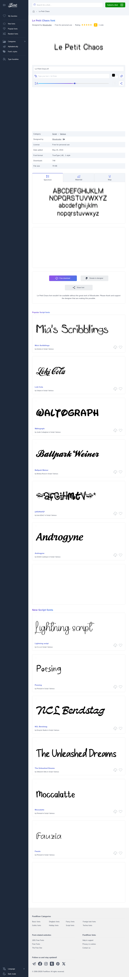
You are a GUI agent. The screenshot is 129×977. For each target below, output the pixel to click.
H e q (38, 647)
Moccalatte (39, 810)
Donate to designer (96, 278)
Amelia (39, 349)
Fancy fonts (70, 922)
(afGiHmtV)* (40, 512)
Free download (64, 278)
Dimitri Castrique (42, 557)
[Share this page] (121, 83)
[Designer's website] (63, 139)
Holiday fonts (54, 925)
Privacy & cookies (89, 944)
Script (54, 134)
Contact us (86, 948)
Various (63, 134)
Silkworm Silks (42, 772)
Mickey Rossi (41, 474)
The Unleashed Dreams (45, 768)
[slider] (73, 83)
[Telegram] (34, 965)
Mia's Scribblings (42, 345)
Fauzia (37, 851)
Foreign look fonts (89, 922)
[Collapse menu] (4, 5)
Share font (80, 287)
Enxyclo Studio (42, 730)
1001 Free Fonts (38, 940)
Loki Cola (39, 387)
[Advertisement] (79, 111)
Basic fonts (36, 922)
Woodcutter (47, 25)
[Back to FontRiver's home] (11, 5)
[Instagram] (46, 965)
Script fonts (70, 925)
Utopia (39, 391)
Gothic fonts (36, 925)
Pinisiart (39, 689)
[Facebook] (40, 965)
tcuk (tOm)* (40, 515)
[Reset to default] (115, 83)
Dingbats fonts (54, 922)
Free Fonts (36, 944)
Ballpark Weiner (41, 470)
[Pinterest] (58, 965)
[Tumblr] (52, 965)
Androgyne (39, 553)
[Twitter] (64, 965)
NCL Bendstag (41, 727)
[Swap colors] (121, 76)
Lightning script (42, 643)
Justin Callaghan (42, 432)
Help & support (88, 940)
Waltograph (40, 429)
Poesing (38, 685)
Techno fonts (87, 925)
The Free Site (37, 948)
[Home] (33, 11)
